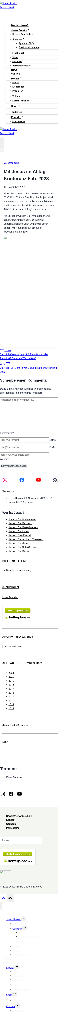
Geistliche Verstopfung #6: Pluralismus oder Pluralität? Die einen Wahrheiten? (24, 354)
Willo (15, 57)
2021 (11, 672)
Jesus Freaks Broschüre (15, 725)
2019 (11, 680)
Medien (10, 967)
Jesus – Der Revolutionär (22, 519)
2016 (11, 692)
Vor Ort (15, 73)
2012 (11, 708)
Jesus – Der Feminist (20, 523)
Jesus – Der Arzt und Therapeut (26, 539)
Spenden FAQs (26, 43)
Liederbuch (18, 86)
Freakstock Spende (29, 47)
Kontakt (10, 1006)
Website (4, 459)
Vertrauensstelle (21, 65)
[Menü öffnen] (2, 144)
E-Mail (52, 447)
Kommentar (7, 433)
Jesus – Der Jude (18, 543)
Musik (15, 82)
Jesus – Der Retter (19, 551)
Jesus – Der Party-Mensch (23, 527)
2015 (11, 696)
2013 (11, 704)
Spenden (17, 928)
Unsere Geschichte (22, 34)
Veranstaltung (11, 162)
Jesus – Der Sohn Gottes (22, 547)
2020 (11, 676)
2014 (11, 700)
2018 (11, 684)
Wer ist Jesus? (19, 25)
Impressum (18, 121)
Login (5, 741)
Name (52, 439)
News (14, 69)
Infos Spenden (10, 597)
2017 (11, 688)
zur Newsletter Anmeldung (16, 570)
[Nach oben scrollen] (3, 899)
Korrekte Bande (20, 100)
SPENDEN (10, 587)
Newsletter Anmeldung (19, 816)
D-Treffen (14, 498)
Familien (17, 61)
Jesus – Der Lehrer (19, 531)
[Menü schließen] (1, 906)
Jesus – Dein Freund (20, 535)
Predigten (17, 91)
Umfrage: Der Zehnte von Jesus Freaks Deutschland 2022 (28, 368)
